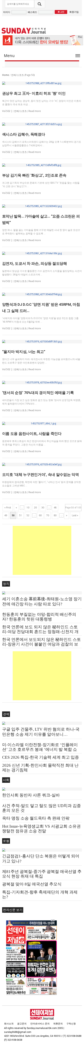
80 (55, 515)
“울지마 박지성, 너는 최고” (23, 351)
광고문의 (22, 1023)
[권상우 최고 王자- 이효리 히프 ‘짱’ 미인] (42, 83)
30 (42, 507)
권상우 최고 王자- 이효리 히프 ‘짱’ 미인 (34, 93)
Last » (75, 515)
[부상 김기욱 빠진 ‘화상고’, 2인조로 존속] (42, 165)
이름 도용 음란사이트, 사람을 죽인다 (32, 433)
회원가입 (74, 12)
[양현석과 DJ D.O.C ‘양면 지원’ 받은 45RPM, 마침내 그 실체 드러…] (42, 294)
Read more (35, 111)
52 (28, 515)
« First (7, 507)
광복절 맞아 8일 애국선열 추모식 (32, 884)
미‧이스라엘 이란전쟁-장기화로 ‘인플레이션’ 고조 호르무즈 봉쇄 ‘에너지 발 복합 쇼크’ (40, 749)
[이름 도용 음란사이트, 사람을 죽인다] (42, 423)
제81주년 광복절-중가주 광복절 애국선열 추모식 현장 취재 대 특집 (41, 874)
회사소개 (8, 1023)
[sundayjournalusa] (24, 31)
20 (35, 507)
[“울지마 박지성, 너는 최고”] (42, 341)
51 (20, 515)
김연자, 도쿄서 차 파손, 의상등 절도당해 (34, 263)
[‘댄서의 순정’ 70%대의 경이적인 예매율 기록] (42, 382)
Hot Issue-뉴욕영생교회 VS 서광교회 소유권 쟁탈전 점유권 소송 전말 (41, 828)
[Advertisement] (42, 550)
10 (28, 507)
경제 (6, 714)
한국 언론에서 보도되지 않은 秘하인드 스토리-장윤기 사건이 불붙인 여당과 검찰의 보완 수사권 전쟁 (41, 644)
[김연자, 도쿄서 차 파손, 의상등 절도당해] (42, 253)
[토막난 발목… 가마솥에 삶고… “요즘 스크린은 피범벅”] (42, 206)
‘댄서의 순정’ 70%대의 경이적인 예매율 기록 (38, 392)
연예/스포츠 (20, 111)
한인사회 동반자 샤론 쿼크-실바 (31, 795)
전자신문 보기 (12, 910)
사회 (6, 780)
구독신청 (71, 1023)
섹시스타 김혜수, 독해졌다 (23, 134)
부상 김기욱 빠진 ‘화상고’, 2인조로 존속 (34, 175)
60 (40, 515)
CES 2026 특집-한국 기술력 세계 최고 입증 (40, 757)
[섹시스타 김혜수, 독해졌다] (42, 124)
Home (5, 75)
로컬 (6, 841)
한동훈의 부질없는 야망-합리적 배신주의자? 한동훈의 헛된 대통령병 (39, 616)
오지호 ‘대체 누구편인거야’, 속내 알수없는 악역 (40, 474)
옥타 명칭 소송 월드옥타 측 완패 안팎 (36, 818)
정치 (6, 584)
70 (47, 515)
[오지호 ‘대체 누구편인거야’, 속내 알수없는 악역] (42, 464)
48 (55, 507)
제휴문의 (58, 1023)
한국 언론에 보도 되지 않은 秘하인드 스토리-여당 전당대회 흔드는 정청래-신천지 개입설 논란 (40, 632)
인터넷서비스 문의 (40, 1023)
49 (5, 515)
